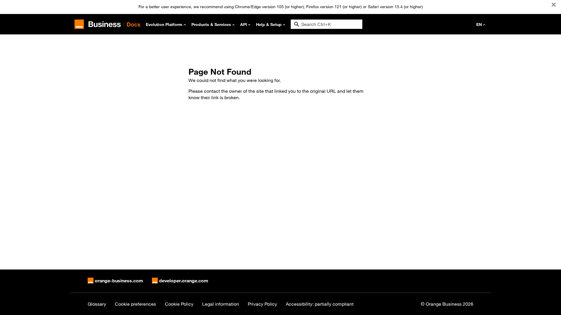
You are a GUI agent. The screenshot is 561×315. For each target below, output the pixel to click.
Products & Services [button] (211, 24)
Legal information (220, 304)
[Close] (553, 4)
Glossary (97, 304)
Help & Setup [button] (269, 24)
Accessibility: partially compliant (320, 304)
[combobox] (326, 24)
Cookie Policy (179, 304)
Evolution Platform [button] (164, 24)
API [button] (243, 24)
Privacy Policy (262, 304)
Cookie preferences (135, 304)
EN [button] (479, 24)
